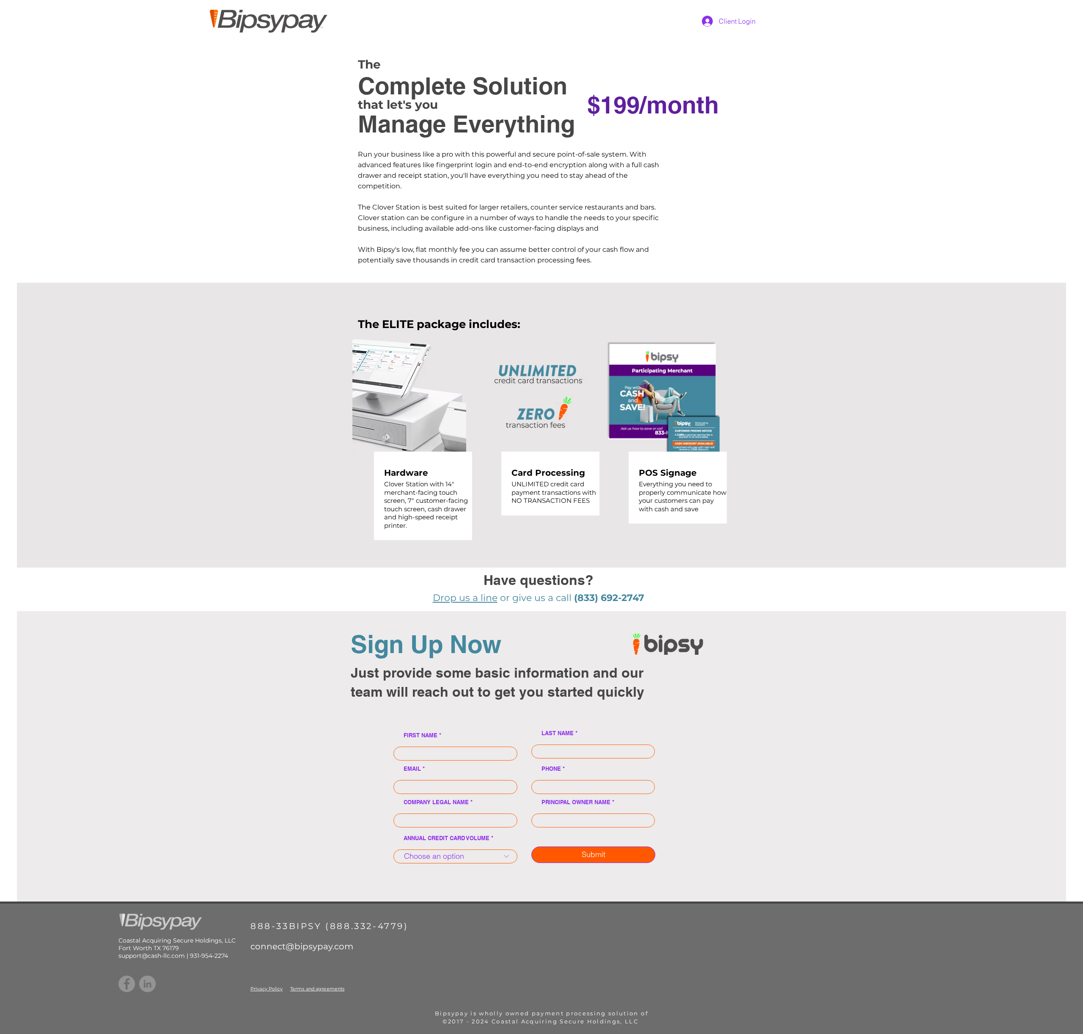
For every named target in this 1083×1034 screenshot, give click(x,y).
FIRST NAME (420, 735)
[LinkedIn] (147, 984)
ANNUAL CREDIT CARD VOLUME (446, 838)
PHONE (551, 769)
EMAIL (412, 769)
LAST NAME (558, 733)
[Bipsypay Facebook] (126, 984)
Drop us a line (465, 598)
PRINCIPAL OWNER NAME (576, 802)
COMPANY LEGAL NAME (436, 802)
